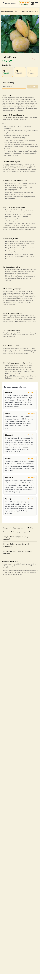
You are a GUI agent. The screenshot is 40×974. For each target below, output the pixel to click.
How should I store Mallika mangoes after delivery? (17, 552)
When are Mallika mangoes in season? (16, 532)
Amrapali (8, 365)
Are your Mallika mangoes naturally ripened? (15, 538)
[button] (24, 3)
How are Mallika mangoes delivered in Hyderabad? (16, 545)
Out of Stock (32, 59)
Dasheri (8, 376)
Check (33, 86)
